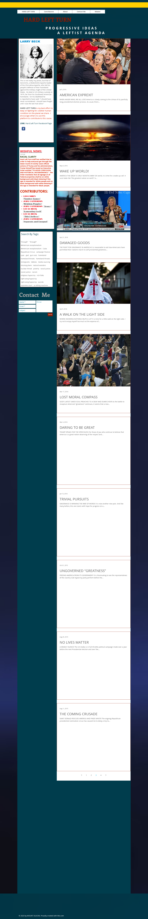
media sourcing (44, 262)
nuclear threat (26, 269)
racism (34, 272)
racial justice (45, 269)
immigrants (25, 262)
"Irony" (47, 206)
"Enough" (24, 242)
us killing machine (41, 285)
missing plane (26, 265)
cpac (22, 255)
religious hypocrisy (28, 275)
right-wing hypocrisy (29, 279)
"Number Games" (32, 199)
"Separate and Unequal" (35, 221)
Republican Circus (28, 252)
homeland (42, 255)
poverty (36, 269)
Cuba (45, 249)
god (27, 255)
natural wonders (39, 265)
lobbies (34, 262)
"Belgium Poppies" (32, 204)
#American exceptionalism (31, 245)
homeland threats (28, 259)
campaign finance (43, 252)
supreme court (26, 285)
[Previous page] (81, 775)
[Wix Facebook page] (23, 128)
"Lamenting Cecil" (32, 211)
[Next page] (106, 775)
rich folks (40, 275)
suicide (41, 282)
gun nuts (33, 255)
